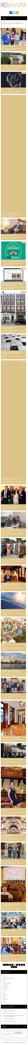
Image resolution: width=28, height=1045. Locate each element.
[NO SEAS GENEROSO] (13, 87)
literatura (4, 1033)
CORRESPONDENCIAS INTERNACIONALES (13, 759)
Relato (4, 996)
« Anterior (6, 964)
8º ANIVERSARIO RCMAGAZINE (10, 695)
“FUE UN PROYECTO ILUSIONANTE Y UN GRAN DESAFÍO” (12, 479)
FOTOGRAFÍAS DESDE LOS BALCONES (12, 213)
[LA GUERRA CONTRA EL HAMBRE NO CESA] (13, 557)
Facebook (10, 12)
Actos (23, 28)
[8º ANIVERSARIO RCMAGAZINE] (13, 692)
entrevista (16, 1030)
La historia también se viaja (8, 1018)
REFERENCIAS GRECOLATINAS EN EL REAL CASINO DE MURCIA (13, 836)
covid (4, 1030)
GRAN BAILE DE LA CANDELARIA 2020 (12, 506)
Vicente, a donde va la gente (9, 1010)
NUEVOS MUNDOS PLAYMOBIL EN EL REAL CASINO (13, 645)
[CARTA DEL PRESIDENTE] (13, 233)
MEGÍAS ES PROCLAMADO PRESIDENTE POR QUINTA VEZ (12, 530)
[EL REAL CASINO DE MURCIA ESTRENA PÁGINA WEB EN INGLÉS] (13, 282)
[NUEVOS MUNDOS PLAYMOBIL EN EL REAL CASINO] (13, 642)
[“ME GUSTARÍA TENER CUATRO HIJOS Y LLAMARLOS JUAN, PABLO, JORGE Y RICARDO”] (13, 350)
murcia (18, 1032)
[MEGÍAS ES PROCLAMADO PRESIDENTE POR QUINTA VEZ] (13, 528)
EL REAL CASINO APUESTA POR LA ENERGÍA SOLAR (11, 611)
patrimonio (9, 1035)
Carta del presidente (8, 46)
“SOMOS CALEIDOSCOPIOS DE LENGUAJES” (10, 810)
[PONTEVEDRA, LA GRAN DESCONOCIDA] (13, 64)
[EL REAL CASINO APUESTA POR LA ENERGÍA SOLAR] (13, 608)
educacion (11, 1030)
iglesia (20, 1030)
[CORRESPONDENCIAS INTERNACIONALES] (13, 757)
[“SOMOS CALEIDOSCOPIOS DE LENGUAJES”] (13, 807)
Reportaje (5, 999)
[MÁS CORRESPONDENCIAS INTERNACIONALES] (13, 325)
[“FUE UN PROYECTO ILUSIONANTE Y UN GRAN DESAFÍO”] (13, 476)
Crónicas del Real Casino (8, 978)
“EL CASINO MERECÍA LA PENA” (10, 860)
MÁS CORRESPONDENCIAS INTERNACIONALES (9, 328)
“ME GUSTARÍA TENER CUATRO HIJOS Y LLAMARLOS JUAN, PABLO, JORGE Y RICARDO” (12, 353)
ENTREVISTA (6, 985)
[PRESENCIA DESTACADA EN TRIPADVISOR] (13, 259)
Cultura (4, 980)
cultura (7, 1030)
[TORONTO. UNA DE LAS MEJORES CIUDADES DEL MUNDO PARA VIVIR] (13, 668)
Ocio (4, 992)
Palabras (5, 994)
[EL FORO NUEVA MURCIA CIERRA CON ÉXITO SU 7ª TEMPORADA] (13, 928)
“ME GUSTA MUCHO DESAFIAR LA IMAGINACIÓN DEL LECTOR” (11, 584)
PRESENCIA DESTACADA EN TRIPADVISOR (13, 261)
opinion (4, 1035)
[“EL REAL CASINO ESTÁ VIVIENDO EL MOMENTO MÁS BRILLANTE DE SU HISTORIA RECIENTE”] (13, 901)
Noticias (4, 989)
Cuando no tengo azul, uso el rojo (10, 1021)
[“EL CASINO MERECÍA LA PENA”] (13, 858)
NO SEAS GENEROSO (7, 89)
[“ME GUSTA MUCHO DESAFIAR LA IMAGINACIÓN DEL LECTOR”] (13, 582)
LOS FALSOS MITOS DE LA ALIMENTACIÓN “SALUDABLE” (13, 956)
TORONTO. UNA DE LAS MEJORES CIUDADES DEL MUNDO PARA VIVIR (11, 671)
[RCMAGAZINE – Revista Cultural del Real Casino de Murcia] (14, 8)
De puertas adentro (7, 983)
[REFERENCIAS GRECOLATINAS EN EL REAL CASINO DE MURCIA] (13, 833)
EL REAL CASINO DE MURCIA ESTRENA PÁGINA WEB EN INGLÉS (12, 284)
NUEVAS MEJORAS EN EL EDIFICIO (11, 737)
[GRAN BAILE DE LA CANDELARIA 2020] (13, 503)
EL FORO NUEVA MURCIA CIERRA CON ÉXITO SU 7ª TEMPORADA (12, 931)
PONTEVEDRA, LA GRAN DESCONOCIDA (12, 66)
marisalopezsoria (10, 1033)
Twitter (14, 12)
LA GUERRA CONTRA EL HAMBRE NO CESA (13, 560)
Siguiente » (14, 967)
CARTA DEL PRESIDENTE (8, 235)
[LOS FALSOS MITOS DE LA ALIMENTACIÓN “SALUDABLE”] (13, 953)
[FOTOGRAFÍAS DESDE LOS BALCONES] (13, 211)
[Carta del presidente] (13, 44)
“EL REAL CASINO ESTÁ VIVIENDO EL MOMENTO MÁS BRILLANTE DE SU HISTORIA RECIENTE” (11, 905)
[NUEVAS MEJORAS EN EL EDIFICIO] (13, 735)
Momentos (5, 987)
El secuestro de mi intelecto (8, 1013)
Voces (4, 1001)
